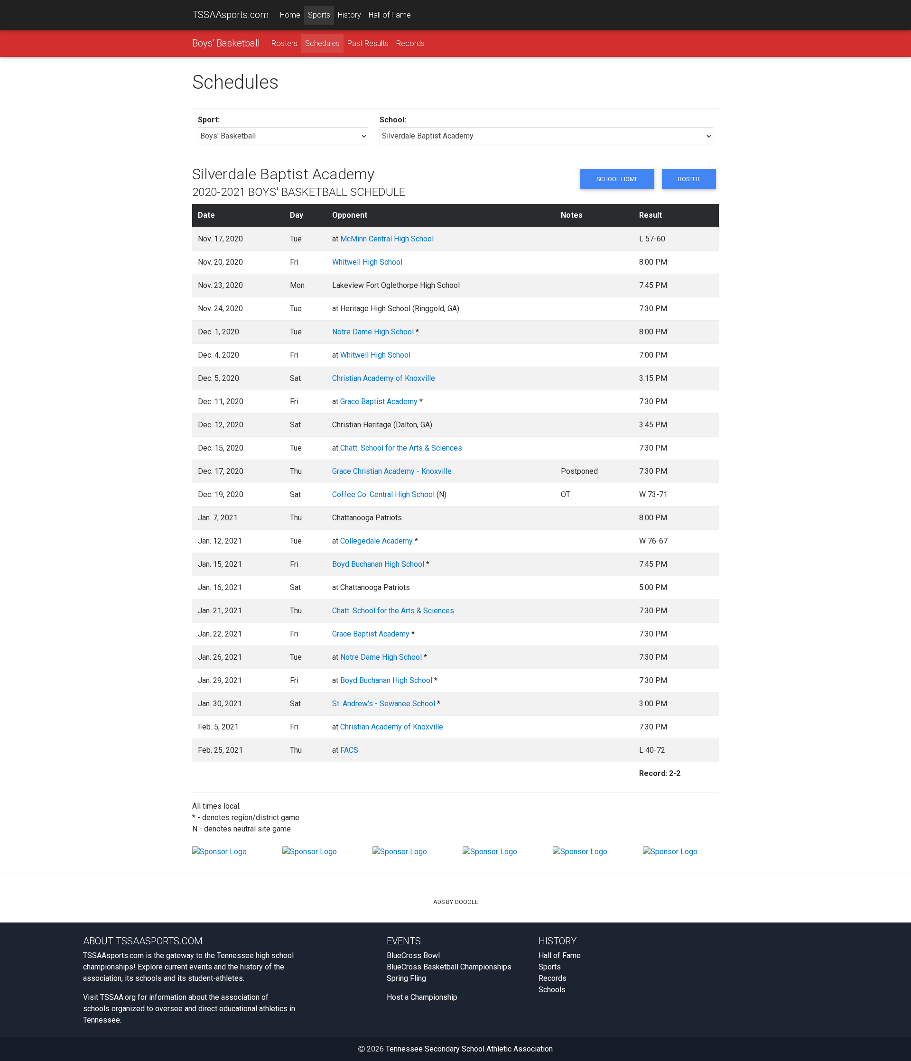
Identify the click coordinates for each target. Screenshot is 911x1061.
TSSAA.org (118, 997)
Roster (689, 179)
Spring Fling (406, 978)
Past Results (368, 43)
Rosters (284, 43)
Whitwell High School (367, 262)
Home (290, 14)
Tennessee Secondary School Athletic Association (469, 1048)
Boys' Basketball (226, 43)
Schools (552, 989)
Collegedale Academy (376, 540)
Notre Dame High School (373, 331)
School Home (617, 179)
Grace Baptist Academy (379, 401)
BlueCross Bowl (413, 955)
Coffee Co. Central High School (383, 494)
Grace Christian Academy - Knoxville (392, 471)
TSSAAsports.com (230, 14)
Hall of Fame (390, 14)
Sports (319, 14)
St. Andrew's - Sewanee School (383, 703)
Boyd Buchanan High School (378, 564)
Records (410, 43)
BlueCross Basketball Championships (449, 966)
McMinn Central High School (387, 238)
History (349, 14)
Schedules (322, 43)
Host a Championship (422, 997)
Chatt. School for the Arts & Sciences (401, 447)
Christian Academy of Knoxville (383, 378)
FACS (349, 750)
